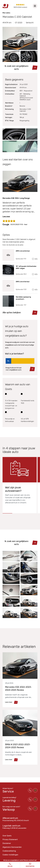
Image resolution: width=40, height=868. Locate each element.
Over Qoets (7, 836)
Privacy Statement (10, 839)
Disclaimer (7, 843)
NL (8, 361)
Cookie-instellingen (10, 855)
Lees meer (6, 216)
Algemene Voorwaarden (12, 847)
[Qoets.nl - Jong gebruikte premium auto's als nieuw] (5, 6)
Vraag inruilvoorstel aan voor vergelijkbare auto (13, 369)
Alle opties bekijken (12, 312)
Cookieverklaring (9, 851)
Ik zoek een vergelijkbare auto (16, 67)
